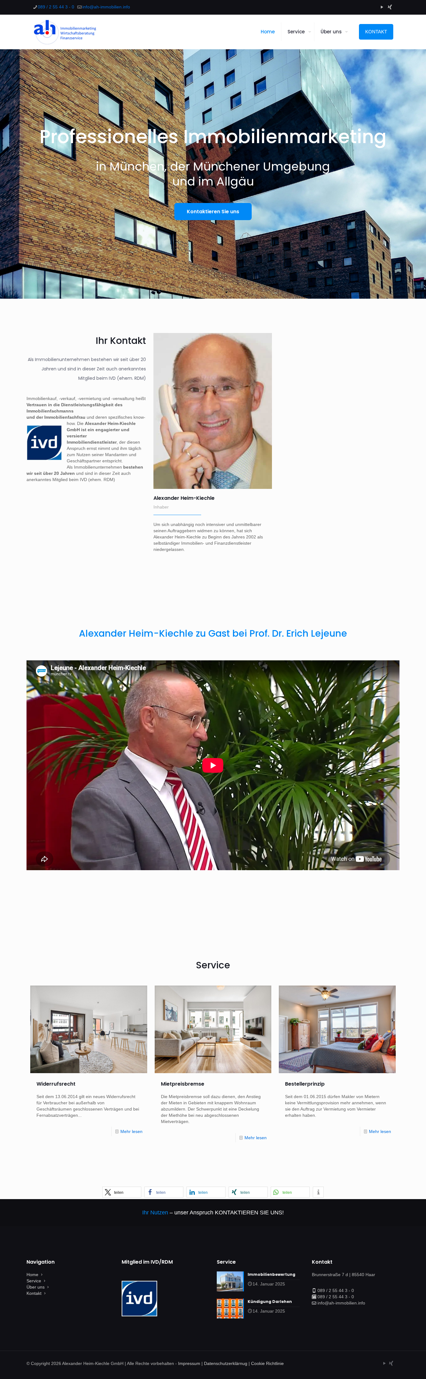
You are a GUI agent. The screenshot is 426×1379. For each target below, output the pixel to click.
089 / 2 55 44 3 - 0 (56, 6)
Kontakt (34, 1293)
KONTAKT (376, 31)
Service (34, 1280)
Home (32, 1274)
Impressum (189, 1363)
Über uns (36, 1287)
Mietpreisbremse (182, 1083)
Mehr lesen (131, 1131)
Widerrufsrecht (55, 1083)
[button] (121, 1192)
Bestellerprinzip (305, 1083)
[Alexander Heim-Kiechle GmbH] (64, 32)
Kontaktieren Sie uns (213, 211)
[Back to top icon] (396, 1366)
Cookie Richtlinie (267, 1363)
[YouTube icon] (382, 7)
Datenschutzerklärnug (225, 1363)
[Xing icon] (389, 7)
